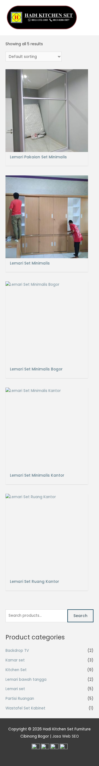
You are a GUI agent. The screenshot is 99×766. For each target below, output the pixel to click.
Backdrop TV (17, 650)
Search (80, 615)
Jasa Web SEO (65, 736)
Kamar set (15, 660)
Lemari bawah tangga (26, 679)
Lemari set (15, 689)
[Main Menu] (88, 18)
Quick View (47, 147)
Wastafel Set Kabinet (25, 708)
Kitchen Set (16, 669)
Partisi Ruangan (20, 698)
